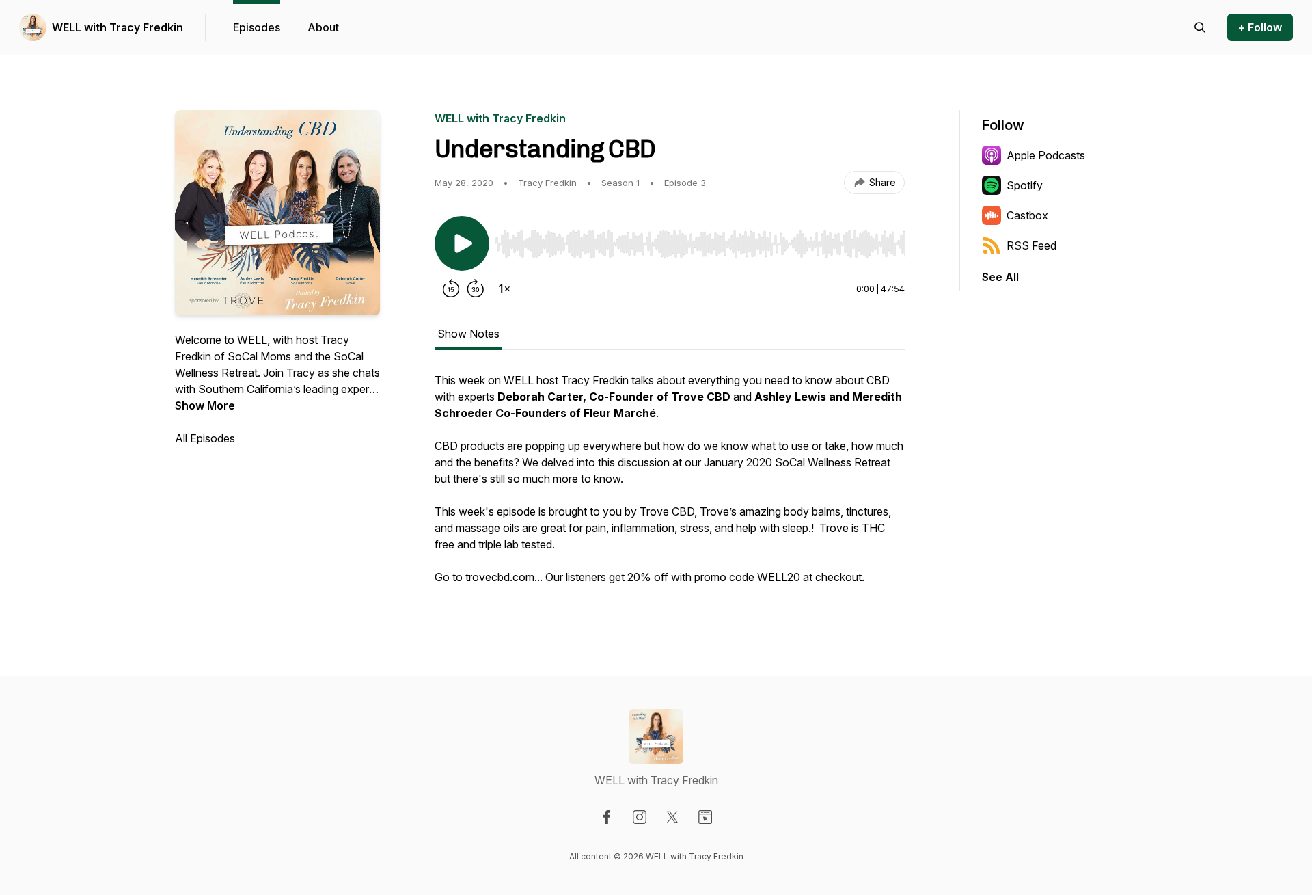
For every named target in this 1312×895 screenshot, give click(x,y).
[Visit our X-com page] (672, 817)
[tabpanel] (670, 485)
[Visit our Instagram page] (639, 817)
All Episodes (205, 438)
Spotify (1025, 185)
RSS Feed (1031, 245)
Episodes (256, 27)
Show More (205, 405)
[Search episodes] (1199, 27)
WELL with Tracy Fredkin (117, 27)
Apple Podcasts (1046, 155)
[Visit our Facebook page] (607, 817)
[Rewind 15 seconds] (451, 288)
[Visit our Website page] (705, 817)
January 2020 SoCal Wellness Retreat (797, 462)
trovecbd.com (499, 577)
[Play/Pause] (462, 243)
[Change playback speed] (504, 288)
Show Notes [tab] (468, 333)
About (323, 27)
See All (1000, 277)
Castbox (1027, 215)
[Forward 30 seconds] (475, 288)
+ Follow (1260, 27)
